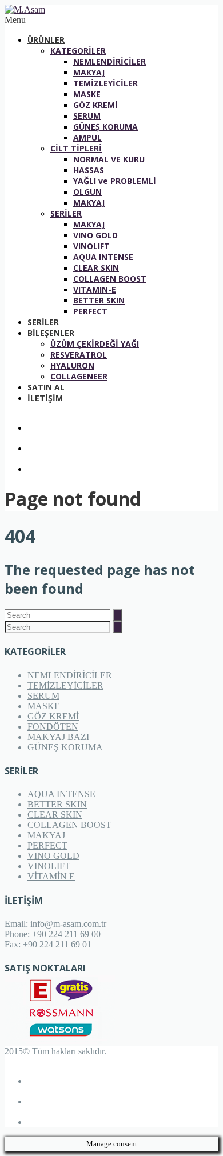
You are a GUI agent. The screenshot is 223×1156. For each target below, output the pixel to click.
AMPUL (87, 137)
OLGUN (87, 191)
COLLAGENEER (78, 376)
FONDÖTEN (52, 726)
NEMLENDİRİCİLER (109, 61)
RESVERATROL (78, 354)
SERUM (87, 115)
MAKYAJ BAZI (58, 737)
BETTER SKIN (99, 300)
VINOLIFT (91, 246)
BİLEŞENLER (50, 332)
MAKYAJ (89, 72)
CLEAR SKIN (96, 267)
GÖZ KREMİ (95, 104)
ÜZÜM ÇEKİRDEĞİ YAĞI (94, 343)
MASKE (87, 94)
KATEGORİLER (78, 50)
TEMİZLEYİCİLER (105, 83)
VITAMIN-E (94, 289)
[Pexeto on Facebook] (122, 423)
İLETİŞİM (45, 398)
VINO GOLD (95, 235)
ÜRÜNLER (46, 39)
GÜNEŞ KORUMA (105, 126)
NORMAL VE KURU (109, 159)
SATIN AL (46, 387)
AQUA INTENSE (103, 256)
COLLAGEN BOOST (109, 278)
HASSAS (88, 170)
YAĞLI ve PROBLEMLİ (114, 180)
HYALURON (72, 365)
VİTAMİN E (51, 876)
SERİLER (66, 213)
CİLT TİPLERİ (76, 148)
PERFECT (90, 311)
